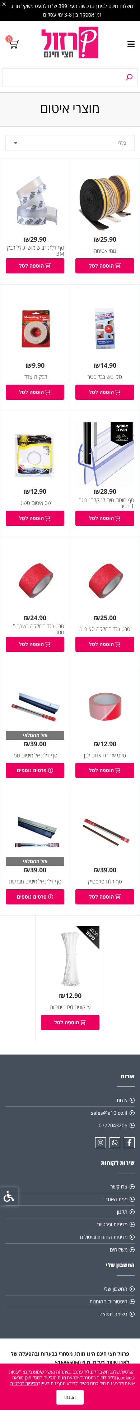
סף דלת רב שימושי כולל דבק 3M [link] (35, 251)
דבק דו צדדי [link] (35, 377)
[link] (70, 45)
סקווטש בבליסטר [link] (105, 377)
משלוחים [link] (118, 1249)
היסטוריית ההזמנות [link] (108, 1301)
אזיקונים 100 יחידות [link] (70, 1007)
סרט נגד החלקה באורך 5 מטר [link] (38, 629)
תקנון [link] (122, 1211)
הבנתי (70, 1397)
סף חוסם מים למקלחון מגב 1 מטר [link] (106, 503)
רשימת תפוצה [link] (113, 1314)
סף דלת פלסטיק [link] (105, 881)
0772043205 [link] (113, 1125)
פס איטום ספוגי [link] (35, 503)
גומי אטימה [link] (105, 251)
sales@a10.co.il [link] (109, 1112)
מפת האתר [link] (116, 1199)
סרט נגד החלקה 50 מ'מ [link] (104, 629)
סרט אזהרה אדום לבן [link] (105, 755)
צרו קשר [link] (119, 1186)
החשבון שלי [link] (115, 1288)
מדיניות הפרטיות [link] (24, 1383)
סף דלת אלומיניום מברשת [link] (35, 881)
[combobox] (70, 143)
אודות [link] (122, 1100)
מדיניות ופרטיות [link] (112, 1224)
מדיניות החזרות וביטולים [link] (103, 1237)
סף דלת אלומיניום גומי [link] (35, 755)
